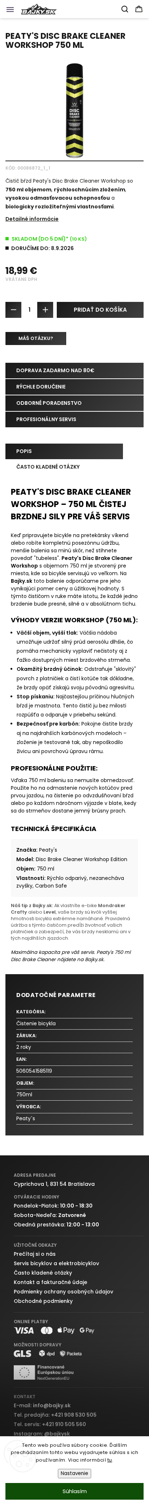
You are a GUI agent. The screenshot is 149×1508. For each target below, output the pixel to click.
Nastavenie (74, 1473)
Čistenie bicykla (36, 1023)
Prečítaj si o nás (35, 1254)
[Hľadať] (125, 9)
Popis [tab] (24, 451)
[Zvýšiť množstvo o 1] (45, 310)
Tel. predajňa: (55, 1414)
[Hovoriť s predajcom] (35, 338)
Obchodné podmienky (43, 1301)
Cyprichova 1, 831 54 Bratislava (54, 1184)
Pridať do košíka (100, 309)
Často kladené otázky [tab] (48, 466)
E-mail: (42, 1405)
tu (109, 1460)
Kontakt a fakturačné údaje (50, 1282)
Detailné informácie (32, 219)
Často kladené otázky (43, 1272)
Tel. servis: (50, 1424)
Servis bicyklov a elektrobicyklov (56, 1263)
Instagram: (42, 1433)
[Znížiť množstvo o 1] (13, 310)
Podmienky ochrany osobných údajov (63, 1291)
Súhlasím (75, 1491)
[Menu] (12, 11)
